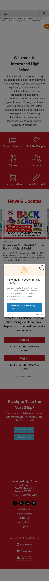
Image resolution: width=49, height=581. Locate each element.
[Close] (41, 267)
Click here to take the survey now (22, 307)
